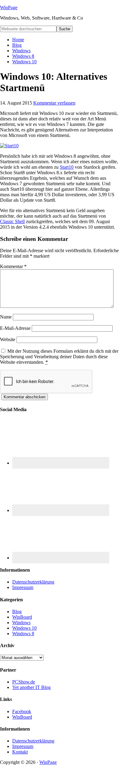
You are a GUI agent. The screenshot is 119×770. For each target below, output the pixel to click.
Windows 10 (24, 628)
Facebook (21, 711)
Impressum (22, 587)
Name (6, 316)
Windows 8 (23, 633)
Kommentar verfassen (54, 102)
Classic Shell (12, 221)
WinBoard (22, 617)
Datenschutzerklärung (33, 581)
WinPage (8, 7)
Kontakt (20, 751)
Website (7, 339)
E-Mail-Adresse (15, 328)
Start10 (67, 167)
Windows (21, 622)
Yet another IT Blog (31, 687)
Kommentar (13, 266)
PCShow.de (23, 681)
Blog (17, 611)
